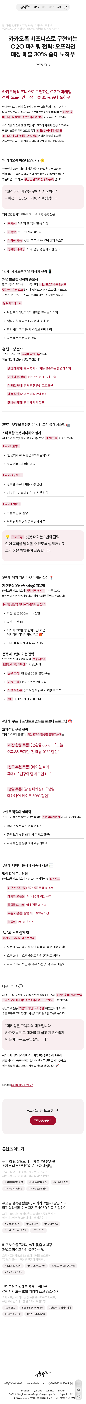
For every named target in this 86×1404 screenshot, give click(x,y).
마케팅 (36, 7)
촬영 (59, 7)
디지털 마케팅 (27, 25)
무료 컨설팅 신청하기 (43, 1120)
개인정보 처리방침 (65, 1398)
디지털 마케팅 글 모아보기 (22, 1085)
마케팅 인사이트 (12, 25)
